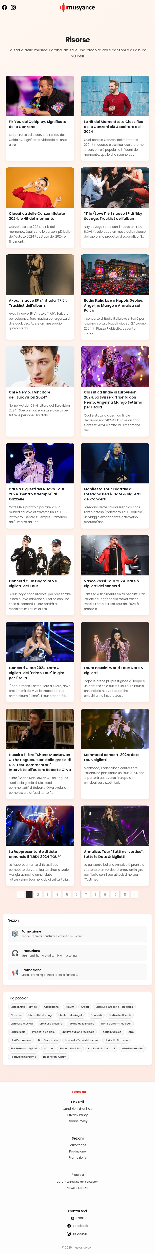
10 (115, 894)
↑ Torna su (77, 1092)
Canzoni (16, 1015)
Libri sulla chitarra (51, 1023)
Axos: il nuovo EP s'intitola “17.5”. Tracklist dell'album (38, 303)
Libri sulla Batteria (116, 1040)
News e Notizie (78, 1188)
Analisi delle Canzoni (101, 1048)
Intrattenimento (132, 1048)
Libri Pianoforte (48, 1040)
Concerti (96, 1015)
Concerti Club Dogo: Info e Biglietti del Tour (33, 584)
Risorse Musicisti (70, 1048)
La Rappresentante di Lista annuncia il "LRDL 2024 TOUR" (35, 854)
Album (70, 1007)
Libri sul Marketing (40, 1015)
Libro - (77, 1181)
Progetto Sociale (43, 1032)
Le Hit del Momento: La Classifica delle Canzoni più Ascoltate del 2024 (113, 126)
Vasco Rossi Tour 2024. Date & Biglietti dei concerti (111, 584)
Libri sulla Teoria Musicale (81, 1040)
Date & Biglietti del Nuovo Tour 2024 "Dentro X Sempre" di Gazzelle (36, 494)
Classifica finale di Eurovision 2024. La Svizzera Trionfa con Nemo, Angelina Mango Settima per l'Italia (113, 400)
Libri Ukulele (18, 1032)
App (131, 1032)
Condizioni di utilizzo (78, 1109)
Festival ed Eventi (120, 1015)
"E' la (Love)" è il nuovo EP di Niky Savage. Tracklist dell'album (113, 216)
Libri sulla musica (22, 1023)
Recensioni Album (54, 1056)
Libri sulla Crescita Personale (114, 1007)
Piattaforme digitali (24, 1048)
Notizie (48, 1048)
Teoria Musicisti (111, 1032)
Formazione (77, 1145)
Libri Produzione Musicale (78, 1032)
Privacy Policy (77, 1115)
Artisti (85, 1007)
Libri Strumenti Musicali (116, 1023)
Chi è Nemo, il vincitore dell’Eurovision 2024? (29, 395)
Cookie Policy (78, 1121)
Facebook (80, 1226)
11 (125, 894)
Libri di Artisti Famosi (24, 1007)
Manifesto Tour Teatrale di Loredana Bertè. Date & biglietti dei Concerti (112, 494)
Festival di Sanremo (23, 1056)
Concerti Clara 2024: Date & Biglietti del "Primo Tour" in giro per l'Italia (36, 672)
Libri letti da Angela (71, 1015)
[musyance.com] (77, 15)
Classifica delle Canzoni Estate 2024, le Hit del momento (37, 216)
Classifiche (51, 1007)
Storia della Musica (81, 1023)
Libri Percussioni (21, 1040)
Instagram (80, 1233)
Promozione (78, 1157)
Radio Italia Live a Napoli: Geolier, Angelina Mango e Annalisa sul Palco (113, 305)
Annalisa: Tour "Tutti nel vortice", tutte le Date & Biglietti (113, 854)
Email (80, 1218)
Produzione (77, 1151)
